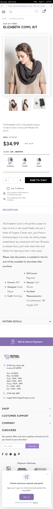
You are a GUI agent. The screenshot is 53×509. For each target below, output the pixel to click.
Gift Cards (12, 2)
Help (36, 1)
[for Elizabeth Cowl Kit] (26, 121)
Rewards (4, 2)
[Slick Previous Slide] (5, 104)
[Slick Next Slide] (47, 104)
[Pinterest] (19, 454)
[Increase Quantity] (20, 180)
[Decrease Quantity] (6, 180)
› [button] (51, 5)
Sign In (41, 1)
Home (4, 19)
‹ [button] (1, 5)
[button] (10, 160)
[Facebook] (2, 454)
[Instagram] (6, 454)
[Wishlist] (36, 12)
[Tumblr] (11, 454)
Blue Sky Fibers (10, 24)
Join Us (49, 1)
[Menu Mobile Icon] (3, 12)
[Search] (11, 12)
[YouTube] (15, 454)
